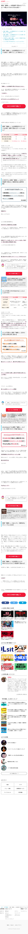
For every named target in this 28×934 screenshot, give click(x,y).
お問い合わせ (17, 915)
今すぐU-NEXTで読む (13, 106)
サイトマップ (17, 913)
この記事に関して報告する (21, 694)
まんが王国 (25, 134)
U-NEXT (16, 134)
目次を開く (14, 46)
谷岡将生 (9, 677)
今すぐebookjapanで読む (13, 505)
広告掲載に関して (8, 915)
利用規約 (7, 916)
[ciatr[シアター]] (3, 1)
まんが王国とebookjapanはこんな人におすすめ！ (14, 41)
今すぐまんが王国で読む (13, 409)
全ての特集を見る (13, 773)
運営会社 (7, 911)
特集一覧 (2, 913)
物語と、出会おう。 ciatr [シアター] (14, 925)
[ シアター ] (7, 1)
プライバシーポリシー (9, 918)
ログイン (16, 911)
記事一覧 (2, 911)
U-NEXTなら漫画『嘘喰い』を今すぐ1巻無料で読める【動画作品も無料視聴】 (14, 38)
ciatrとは (6, 913)
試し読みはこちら (16, 141)
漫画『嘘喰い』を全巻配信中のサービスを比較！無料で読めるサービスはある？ (14, 35)
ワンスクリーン (24, 911)
